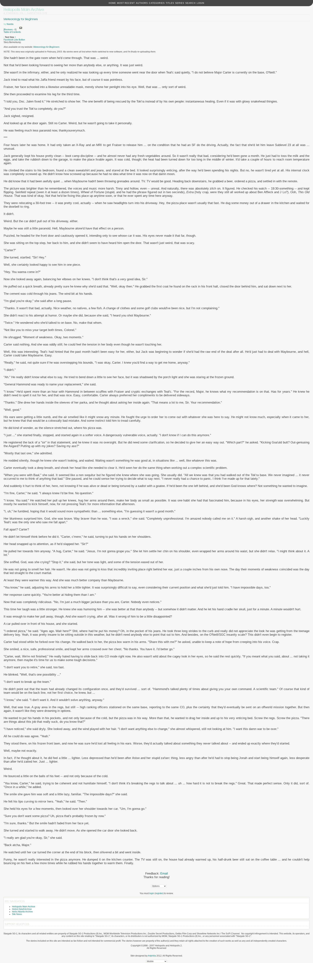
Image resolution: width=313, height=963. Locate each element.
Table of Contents (12, 32)
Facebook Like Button (14, 39)
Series (179, 3)
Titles (170, 3)
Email (164, 873)
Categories (157, 3)
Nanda (10, 24)
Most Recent (126, 3)
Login (200, 3)
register (159, 893)
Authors (142, 3)
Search (190, 3)
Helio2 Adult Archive (22, 909)
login (151, 893)
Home (112, 3)
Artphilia (152, 955)
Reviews (8, 29)
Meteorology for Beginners (21, 19)
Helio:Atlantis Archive (22, 911)
